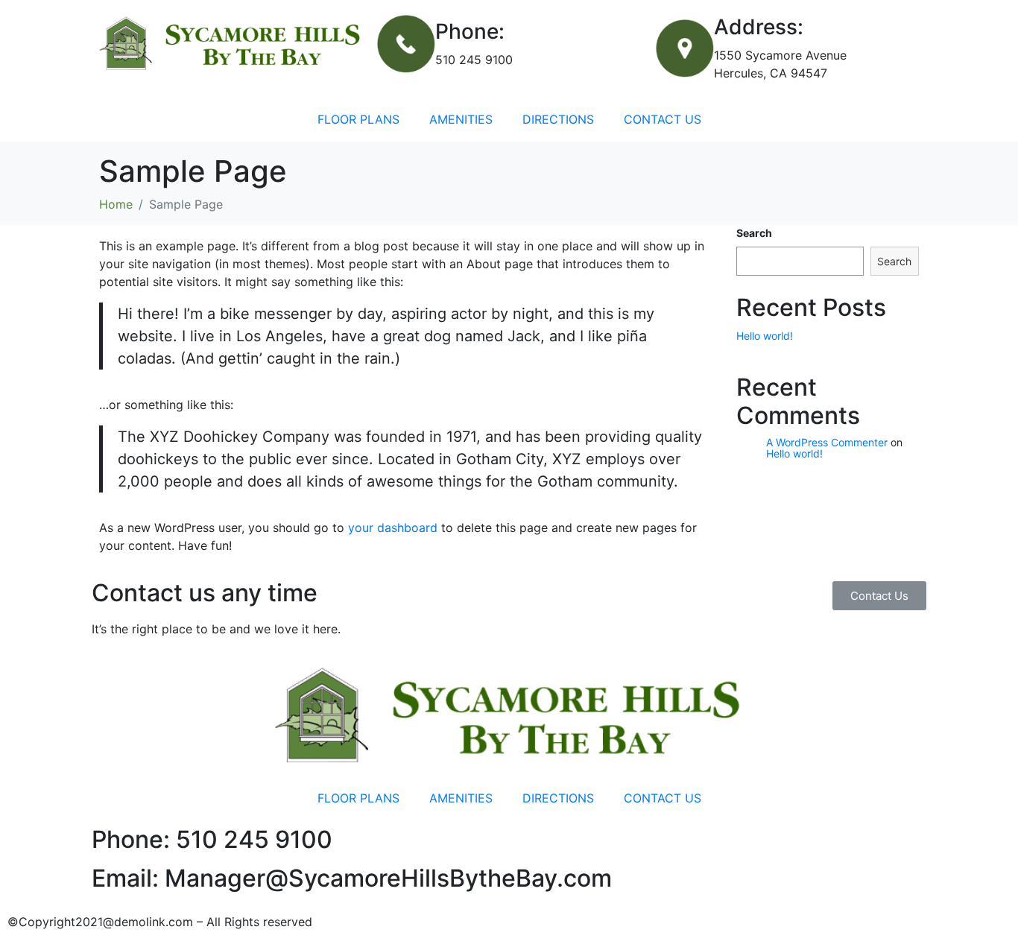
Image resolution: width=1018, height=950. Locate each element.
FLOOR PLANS (358, 119)
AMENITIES (461, 119)
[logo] (230, 44)
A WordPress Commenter (827, 442)
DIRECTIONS (558, 119)
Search (754, 233)
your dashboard (392, 527)
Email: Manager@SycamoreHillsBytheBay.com (352, 878)
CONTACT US (662, 119)
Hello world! (764, 335)
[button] (879, 595)
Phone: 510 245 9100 (212, 839)
